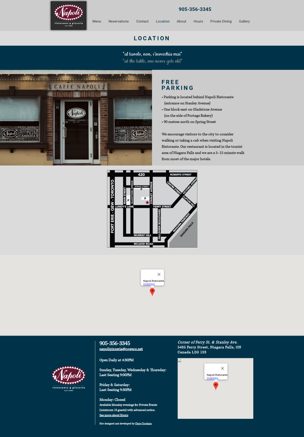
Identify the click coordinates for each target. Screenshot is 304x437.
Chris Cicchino (143, 423)
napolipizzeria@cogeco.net (121, 349)
